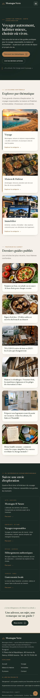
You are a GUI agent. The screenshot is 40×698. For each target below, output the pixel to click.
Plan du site (33, 695)
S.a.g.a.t (5, 649)
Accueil (4, 664)
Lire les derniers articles (13, 61)
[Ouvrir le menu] (36, 3)
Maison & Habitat (8, 667)
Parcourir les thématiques (15, 54)
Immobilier (24, 667)
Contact (24, 671)
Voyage (23, 664)
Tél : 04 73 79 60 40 (28, 655)
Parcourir (9, 516)
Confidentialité (18, 695)
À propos (5, 671)
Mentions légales (7, 695)
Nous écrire (20, 623)
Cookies (26, 695)
